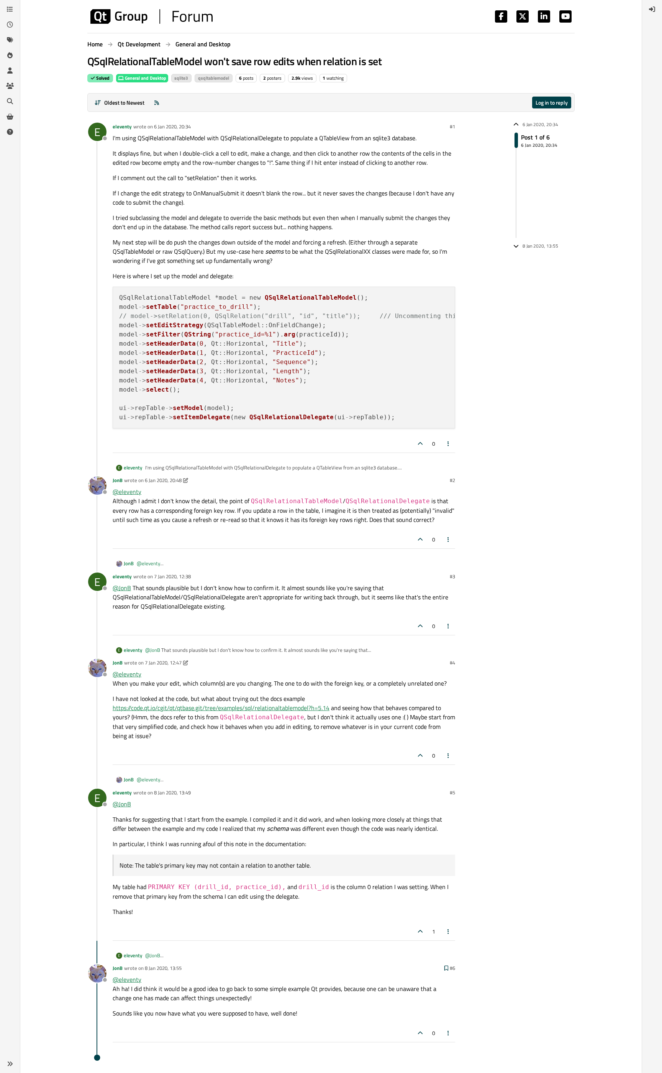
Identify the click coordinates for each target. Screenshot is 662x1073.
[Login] (652, 9)
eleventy (122, 126)
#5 (452, 792)
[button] (10, 1064)
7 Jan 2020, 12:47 (163, 662)
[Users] (10, 70)
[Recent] (10, 24)
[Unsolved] (10, 132)
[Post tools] (449, 444)
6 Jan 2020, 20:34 (172, 126)
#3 (452, 576)
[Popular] (10, 55)
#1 (452, 126)
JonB (118, 480)
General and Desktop (145, 78)
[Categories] (10, 9)
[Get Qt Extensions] (10, 116)
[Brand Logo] (151, 16)
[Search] (10, 101)
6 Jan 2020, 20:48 (163, 480)
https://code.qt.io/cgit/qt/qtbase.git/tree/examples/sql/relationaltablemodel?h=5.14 (221, 707)
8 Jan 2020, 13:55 (163, 968)
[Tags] (10, 40)
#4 (452, 662)
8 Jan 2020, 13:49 (172, 792)
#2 (452, 480)
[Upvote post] (420, 444)
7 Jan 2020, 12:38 (172, 576)
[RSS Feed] (156, 102)
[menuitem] (652, 9)
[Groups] (10, 86)
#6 (452, 968)
